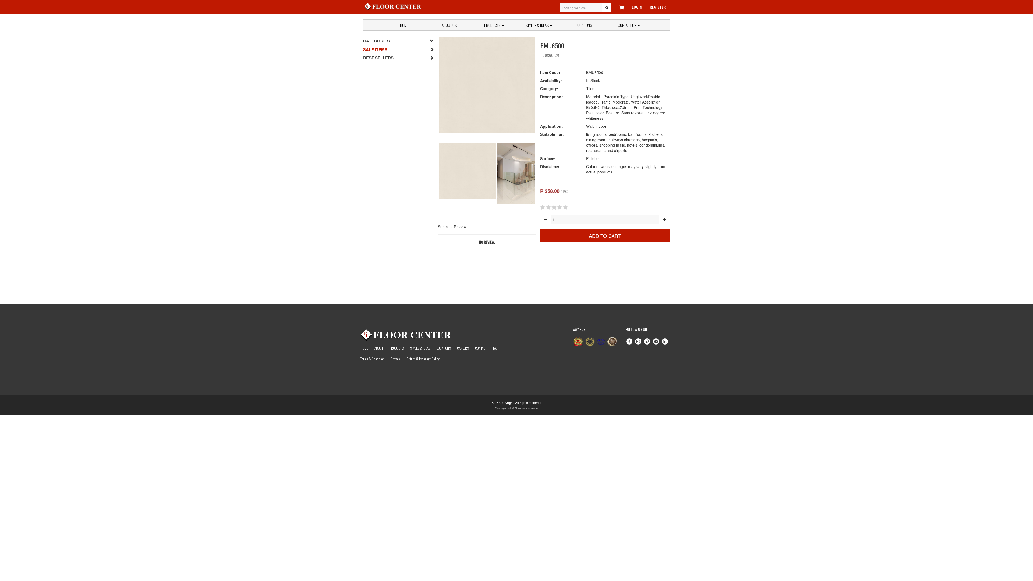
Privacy (395, 359)
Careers (463, 348)
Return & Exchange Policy (423, 359)
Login (637, 7)
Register (658, 7)
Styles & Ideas (420, 348)
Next (543, 89)
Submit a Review (452, 226)
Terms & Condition (372, 359)
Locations (584, 25)
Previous (431, 89)
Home (404, 25)
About (378, 348)
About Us (449, 25)
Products (492, 25)
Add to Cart (605, 235)
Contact (481, 348)
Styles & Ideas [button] (537, 25)
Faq (495, 348)
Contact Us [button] (627, 25)
